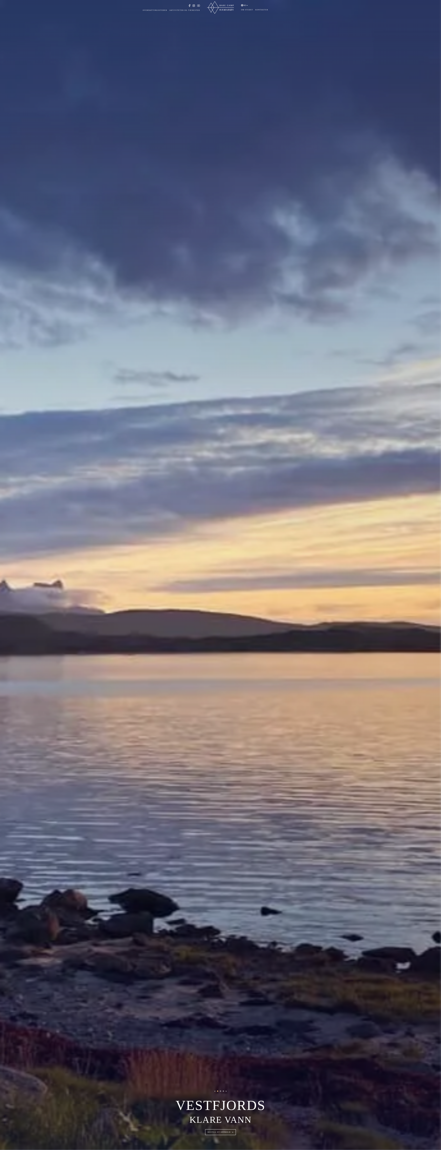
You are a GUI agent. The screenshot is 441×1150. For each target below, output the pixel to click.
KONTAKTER (261, 10)
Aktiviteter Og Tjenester (184, 10)
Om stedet (247, 10)
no (244, 5)
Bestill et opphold (219, 1132)
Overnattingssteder (155, 10)
